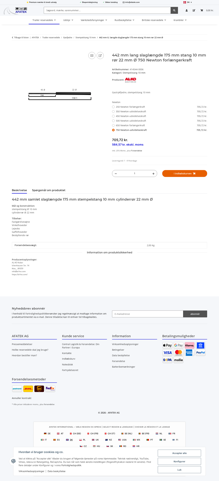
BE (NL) (128, 433)
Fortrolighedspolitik (71, 465)
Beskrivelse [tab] (19, 190)
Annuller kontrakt (21, 398)
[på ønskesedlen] (100, 55)
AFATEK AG (114, 412)
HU (98, 446)
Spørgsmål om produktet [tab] (48, 190)
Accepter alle (179, 453)
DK (71, 439)
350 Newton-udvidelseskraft (161, 111)
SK (111, 446)
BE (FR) (145, 433)
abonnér (195, 313)
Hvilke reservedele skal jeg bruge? (30, 349)
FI (177, 439)
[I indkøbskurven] (14, 47)
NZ (110, 439)
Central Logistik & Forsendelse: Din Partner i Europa (80, 346)
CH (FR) (94, 433)
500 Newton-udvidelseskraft (161, 120)
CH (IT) (111, 433)
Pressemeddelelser (22, 344)
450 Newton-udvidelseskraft (161, 116)
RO (124, 446)
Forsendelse (136, 151)
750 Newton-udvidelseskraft (161, 129)
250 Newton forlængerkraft (161, 106)
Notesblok (67, 364)
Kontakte (67, 353)
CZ (85, 446)
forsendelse (49, 404)
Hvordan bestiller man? (24, 355)
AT (62, 433)
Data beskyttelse (56, 471)
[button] (186, 10)
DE (49, 433)
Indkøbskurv (68, 358)
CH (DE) (77, 433)
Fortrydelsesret (70, 370)
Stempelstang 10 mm (134, 72)
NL (161, 433)
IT (46, 439)
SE (164, 439)
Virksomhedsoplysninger (31, 471)
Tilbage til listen (21, 37)
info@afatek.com (132, 2)
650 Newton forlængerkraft (161, 125)
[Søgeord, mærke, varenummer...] (174, 10)
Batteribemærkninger (123, 366)
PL (84, 439)
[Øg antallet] (153, 173)
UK (97, 439)
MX (138, 439)
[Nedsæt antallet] (115, 173)
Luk (179, 469)
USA (124, 439)
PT (151, 439)
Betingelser (118, 349)
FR (174, 433)
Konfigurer (179, 461)
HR (137, 446)
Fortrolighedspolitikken (37, 313)
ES (58, 439)
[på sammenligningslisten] (91, 55)
